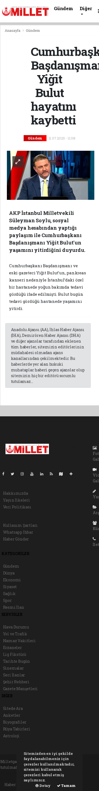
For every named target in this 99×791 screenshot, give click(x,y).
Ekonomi (12, 579)
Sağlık (9, 593)
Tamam (68, 785)
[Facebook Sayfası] (5, 473)
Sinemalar (13, 668)
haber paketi (12, 773)
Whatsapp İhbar (18, 532)
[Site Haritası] (63, 473)
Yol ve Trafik (15, 633)
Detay (44, 785)
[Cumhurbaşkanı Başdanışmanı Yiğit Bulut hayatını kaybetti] (51, 174)
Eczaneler (12, 647)
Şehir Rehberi (16, 681)
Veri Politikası (17, 507)
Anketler (11, 715)
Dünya (9, 573)
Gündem (63, 8)
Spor (7, 600)
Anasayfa (13, 30)
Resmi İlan (13, 607)
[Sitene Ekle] (73, 473)
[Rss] (53, 473)
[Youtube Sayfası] (34, 473)
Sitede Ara (13, 708)
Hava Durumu (16, 627)
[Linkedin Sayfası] (44, 473)
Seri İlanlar (14, 675)
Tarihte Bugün (16, 661)
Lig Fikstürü (14, 654)
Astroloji (11, 735)
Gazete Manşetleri (20, 688)
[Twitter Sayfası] (15, 473)
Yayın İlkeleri (16, 500)
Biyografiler (15, 722)
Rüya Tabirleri (16, 729)
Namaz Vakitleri (19, 640)
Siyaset (10, 586)
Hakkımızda (15, 493)
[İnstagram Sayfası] (24, 473)
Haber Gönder (16, 539)
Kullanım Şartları (20, 525)
